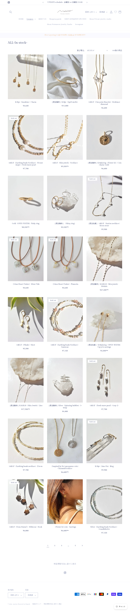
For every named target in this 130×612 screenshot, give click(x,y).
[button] (10, 12)
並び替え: (81, 50)
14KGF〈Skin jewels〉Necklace (65, 163)
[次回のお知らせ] (87, 2)
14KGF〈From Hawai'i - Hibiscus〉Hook (25, 527)
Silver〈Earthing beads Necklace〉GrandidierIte (104, 528)
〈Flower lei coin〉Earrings (65, 527)
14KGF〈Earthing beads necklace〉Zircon (26, 466)
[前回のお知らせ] (43, 2)
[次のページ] (82, 545)
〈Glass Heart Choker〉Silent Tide (26, 284)
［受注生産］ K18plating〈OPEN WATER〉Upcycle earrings (104, 346)
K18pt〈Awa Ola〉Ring (104, 466)
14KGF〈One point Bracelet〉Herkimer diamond (104, 103)
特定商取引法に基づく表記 (53, 604)
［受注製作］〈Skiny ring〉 (65, 224)
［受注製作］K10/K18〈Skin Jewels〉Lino (26, 406)
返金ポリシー (36, 604)
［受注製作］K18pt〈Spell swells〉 (65, 102)
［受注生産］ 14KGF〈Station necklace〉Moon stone (104, 225)
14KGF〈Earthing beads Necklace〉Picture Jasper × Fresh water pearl (26, 164)
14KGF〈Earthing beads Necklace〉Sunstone (65, 346)
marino (15, 604)
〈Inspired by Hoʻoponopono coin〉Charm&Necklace (65, 467)
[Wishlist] (115, 12)
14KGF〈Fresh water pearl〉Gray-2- (104, 406)
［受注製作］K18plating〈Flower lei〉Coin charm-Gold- (104, 164)
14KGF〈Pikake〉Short (25, 345)
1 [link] (47, 545)
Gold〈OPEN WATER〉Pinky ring (25, 224)
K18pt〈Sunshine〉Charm (25, 102)
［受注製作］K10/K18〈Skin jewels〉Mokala (104, 285)
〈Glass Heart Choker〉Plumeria (65, 284)
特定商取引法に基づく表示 (65, 564)
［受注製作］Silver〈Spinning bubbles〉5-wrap (65, 407)
